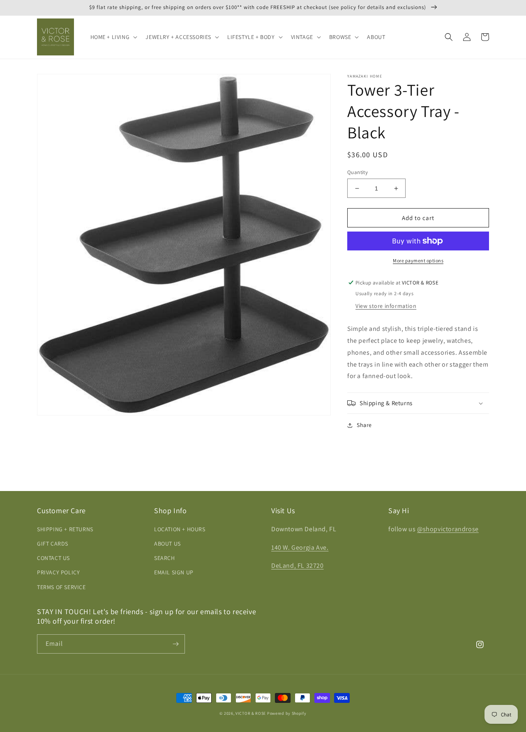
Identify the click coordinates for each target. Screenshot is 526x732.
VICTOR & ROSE (250, 713)
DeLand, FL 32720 (297, 565)
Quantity (357, 172)
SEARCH (164, 558)
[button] (113, 37)
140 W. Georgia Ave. (299, 547)
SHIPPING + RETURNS (65, 529)
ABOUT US (167, 543)
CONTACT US (53, 558)
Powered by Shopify (287, 713)
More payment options (418, 260)
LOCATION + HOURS (179, 529)
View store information (385, 306)
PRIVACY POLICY (58, 572)
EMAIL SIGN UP (174, 572)
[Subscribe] (175, 644)
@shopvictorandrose (448, 529)
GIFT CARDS (52, 543)
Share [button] (364, 425)
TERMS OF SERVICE (61, 587)
